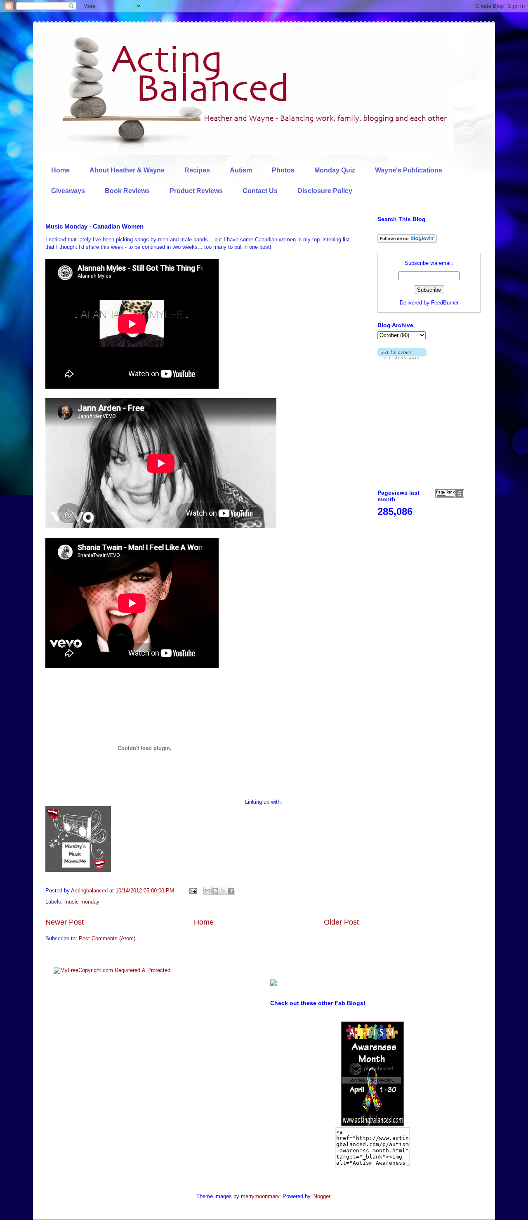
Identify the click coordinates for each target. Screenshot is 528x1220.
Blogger (321, 1196)
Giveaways (68, 190)
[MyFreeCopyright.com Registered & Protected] (112, 970)
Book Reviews (127, 190)
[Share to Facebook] (231, 891)
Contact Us (260, 190)
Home (60, 170)
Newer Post (64, 922)
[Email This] (207, 891)
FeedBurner (445, 303)
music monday (81, 902)
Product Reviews (196, 190)
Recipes (197, 170)
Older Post (341, 922)
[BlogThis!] (215, 891)
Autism (241, 170)
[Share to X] (223, 891)
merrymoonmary (260, 1196)
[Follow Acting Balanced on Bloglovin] (407, 241)
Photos (283, 170)
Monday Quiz (334, 170)
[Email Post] (192, 890)
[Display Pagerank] (449, 496)
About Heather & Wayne (127, 170)
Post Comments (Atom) (107, 938)
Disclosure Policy (324, 190)
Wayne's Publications (408, 170)
